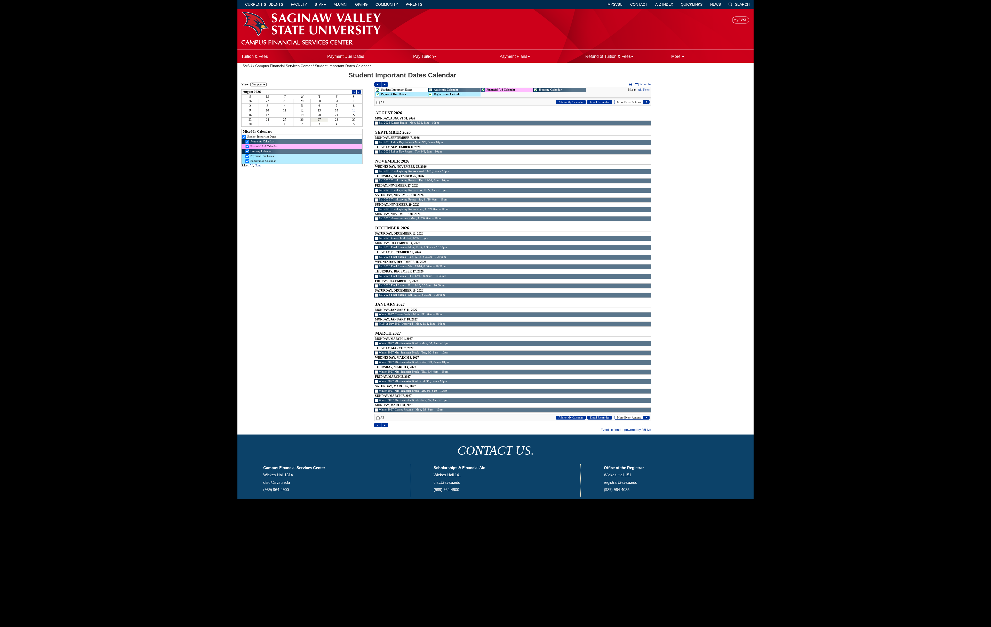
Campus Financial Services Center (283, 66)
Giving (361, 4)
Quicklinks (691, 4)
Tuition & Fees (254, 56)
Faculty (299, 4)
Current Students (264, 4)
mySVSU (615, 4)
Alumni (340, 4)
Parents (414, 4)
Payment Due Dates (345, 56)
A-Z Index (664, 4)
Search (742, 4)
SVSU (247, 66)
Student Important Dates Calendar (343, 66)
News (715, 4)
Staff (320, 4)
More (676, 56)
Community (386, 4)
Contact (639, 4)
